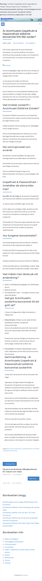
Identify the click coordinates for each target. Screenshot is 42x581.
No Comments (30, 43)
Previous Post (10, 464)
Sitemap (7, 563)
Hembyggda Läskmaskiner (14, 542)
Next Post (32, 478)
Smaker (7, 555)
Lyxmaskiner (9, 547)
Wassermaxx (9, 557)
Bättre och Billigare (11, 539)
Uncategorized (18, 43)
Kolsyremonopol (10, 544)
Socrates (25, 575)
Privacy (7, 560)
